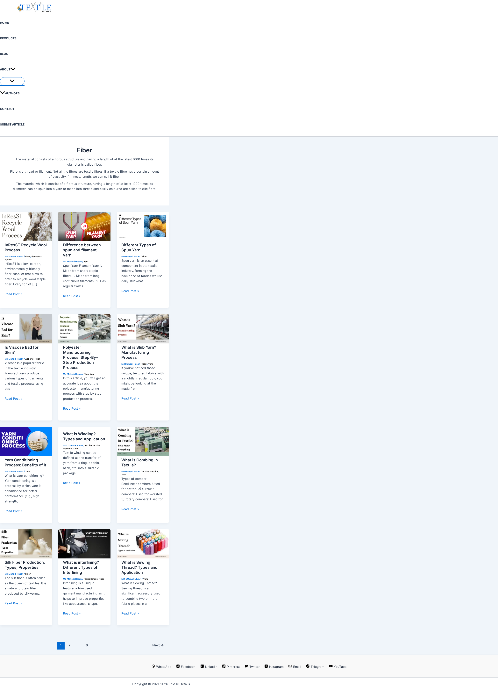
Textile (8, 259)
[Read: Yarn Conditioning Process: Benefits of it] (26, 455)
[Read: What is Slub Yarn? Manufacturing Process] (143, 342)
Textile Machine (150, 471)
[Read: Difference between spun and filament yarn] (84, 240)
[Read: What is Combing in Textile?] (143, 455)
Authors (12, 93)
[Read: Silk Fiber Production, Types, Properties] (26, 557)
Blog (4, 54)
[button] (13, 69)
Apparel (29, 358)
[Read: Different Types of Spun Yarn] (143, 240)
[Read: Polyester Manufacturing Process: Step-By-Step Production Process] (84, 342)
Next (158, 645)
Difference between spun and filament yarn (82, 250)
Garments (37, 256)
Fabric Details (91, 579)
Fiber (27, 256)
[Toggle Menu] (12, 81)
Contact (7, 109)
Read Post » (13, 294)
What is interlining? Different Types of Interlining (81, 567)
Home (4, 23)
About (5, 69)
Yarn (86, 261)
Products (8, 38)
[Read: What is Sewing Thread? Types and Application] (143, 557)
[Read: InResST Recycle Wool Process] (26, 240)
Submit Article (12, 124)
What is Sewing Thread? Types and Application (139, 567)
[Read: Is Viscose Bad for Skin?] (26, 342)
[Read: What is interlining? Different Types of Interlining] (84, 557)
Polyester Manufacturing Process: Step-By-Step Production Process (80, 357)
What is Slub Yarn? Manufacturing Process (138, 352)
